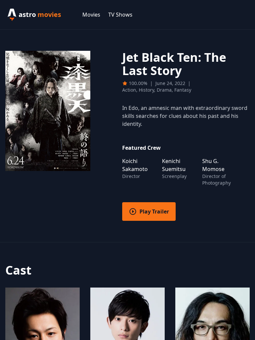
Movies (91, 14)
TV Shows (120, 14)
